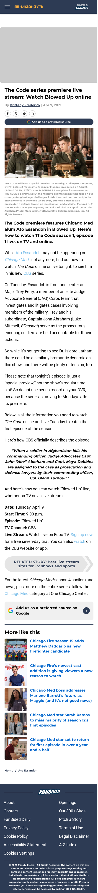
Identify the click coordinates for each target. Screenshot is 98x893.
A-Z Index (67, 844)
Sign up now (82, 534)
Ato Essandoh (28, 252)
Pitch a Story (70, 819)
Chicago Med (16, 593)
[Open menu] (7, 7)
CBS (27, 273)
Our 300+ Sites (72, 810)
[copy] (32, 113)
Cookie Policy (16, 836)
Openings (67, 802)
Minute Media (26, 865)
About (9, 802)
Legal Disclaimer (74, 836)
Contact (11, 810)
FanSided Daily (17, 819)
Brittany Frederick (25, 105)
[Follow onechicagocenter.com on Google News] (86, 610)
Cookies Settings (19, 853)
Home (9, 770)
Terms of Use (71, 827)
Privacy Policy (16, 827)
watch (79, 541)
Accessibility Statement (25, 844)
